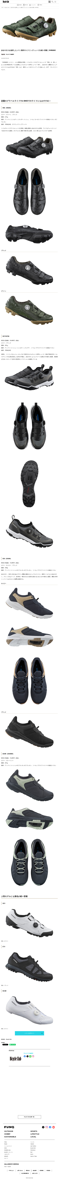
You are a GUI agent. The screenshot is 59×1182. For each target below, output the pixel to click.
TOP (2, 7)
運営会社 (28, 1170)
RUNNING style (7, 1150)
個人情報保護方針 (25, 1173)
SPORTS (33, 1131)
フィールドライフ (8, 1146)
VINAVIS (32, 1144)
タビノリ (6, 1158)
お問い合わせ (20, 1170)
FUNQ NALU (32, 1150)
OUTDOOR (8, 1131)
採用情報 (41, 1170)
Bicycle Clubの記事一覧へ (29, 1116)
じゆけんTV (6, 1154)
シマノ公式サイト (29, 1033)
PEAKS (5, 1144)
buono (31, 1154)
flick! (31, 1152)
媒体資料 (35, 1170)
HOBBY (7, 1134)
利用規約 (48, 1170)
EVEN (5, 1148)
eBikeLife (6, 1156)
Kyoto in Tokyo (33, 1156)
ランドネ (32, 1142)
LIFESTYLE (34, 1134)
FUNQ (5, 1142)
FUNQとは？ (11, 1170)
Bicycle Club (7, 7)
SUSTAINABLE (10, 1137)
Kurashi (9, 1166)
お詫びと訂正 (35, 1173)
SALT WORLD (33, 1146)
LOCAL (33, 1137)
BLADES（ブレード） (8, 1152)
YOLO (5, 1166)
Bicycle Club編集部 (28, 1053)
